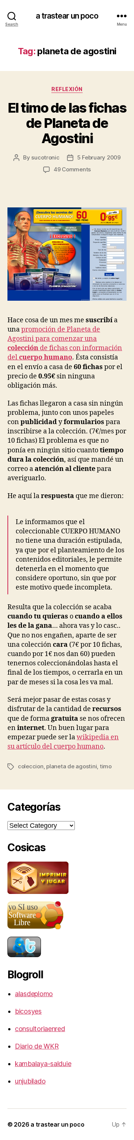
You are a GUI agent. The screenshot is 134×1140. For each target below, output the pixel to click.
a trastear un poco (67, 16)
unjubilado (30, 1081)
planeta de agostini (71, 766)
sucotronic (45, 157)
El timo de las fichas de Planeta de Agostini (67, 123)
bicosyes (28, 1011)
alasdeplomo (34, 994)
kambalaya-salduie (43, 1064)
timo (106, 766)
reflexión (67, 89)
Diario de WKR (37, 1046)
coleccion (31, 766)
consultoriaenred (40, 1029)
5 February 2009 (99, 157)
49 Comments (72, 169)
